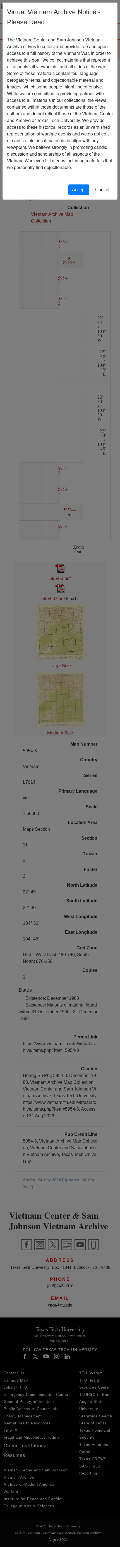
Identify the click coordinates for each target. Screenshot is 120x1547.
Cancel (102, 189)
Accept (79, 189)
